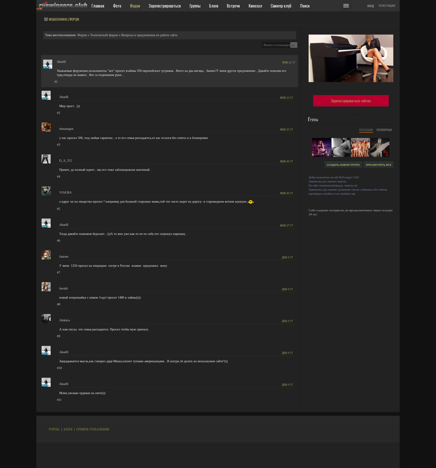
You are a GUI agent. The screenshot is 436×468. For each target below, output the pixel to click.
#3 (58, 144)
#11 (59, 400)
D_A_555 (65, 160)
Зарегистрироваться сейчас (351, 100)
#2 (58, 113)
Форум (82, 35)
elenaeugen (66, 129)
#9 (58, 336)
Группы (54, 429)
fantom (63, 256)
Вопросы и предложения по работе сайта (149, 35)
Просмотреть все (378, 165)
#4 (58, 176)
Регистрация (387, 6)
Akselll (61, 61)
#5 (58, 209)
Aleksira (64, 320)
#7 (58, 272)
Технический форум (104, 35)
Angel (103, 297)
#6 (58, 240)
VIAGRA (65, 192)
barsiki (63, 288)
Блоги (68, 429)
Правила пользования (93, 429)
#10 (59, 368)
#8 (58, 304)
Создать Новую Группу (343, 165)
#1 (56, 81)
